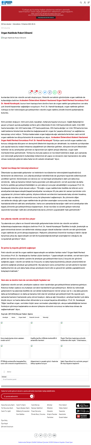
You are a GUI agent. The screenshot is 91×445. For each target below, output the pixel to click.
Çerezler (45, 442)
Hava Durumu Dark (8, 405)
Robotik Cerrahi (34, 317)
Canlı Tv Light (6, 411)
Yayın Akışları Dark (23, 408)
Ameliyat (5, 317)
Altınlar (49, 405)
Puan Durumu (36, 411)
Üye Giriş (4, 420)
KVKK (51, 442)
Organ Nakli (22, 317)
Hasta (13, 317)
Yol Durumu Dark (7, 408)
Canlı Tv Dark (21, 405)
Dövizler (50, 408)
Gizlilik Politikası (37, 442)
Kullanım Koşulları (59, 442)
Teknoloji (45, 317)
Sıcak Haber (63, 417)
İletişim (29, 442)
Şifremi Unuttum (7, 427)
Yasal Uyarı (69, 442)
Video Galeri (63, 408)
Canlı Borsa (35, 405)
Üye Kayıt (4, 423)
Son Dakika (20, 414)
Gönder (4, 377)
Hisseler (50, 411)
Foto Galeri (63, 405)
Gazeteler (62, 414)
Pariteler (50, 417)
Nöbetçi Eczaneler (23, 411)
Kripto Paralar (52, 414)
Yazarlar (62, 411)
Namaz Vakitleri (37, 408)
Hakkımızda (22, 442)
